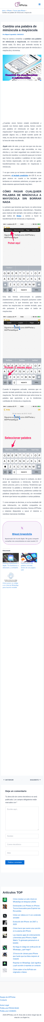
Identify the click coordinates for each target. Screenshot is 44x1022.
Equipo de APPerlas (7, 997)
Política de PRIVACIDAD (9, 1008)
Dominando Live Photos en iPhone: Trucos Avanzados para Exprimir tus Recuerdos (26, 908)
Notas (19, 216)
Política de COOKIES (8, 1011)
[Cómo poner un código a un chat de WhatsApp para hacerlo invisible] (11, 577)
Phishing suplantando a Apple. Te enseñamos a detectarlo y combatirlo (11, 565)
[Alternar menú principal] (39, 4)
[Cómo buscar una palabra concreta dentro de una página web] (29, 557)
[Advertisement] (22, 102)
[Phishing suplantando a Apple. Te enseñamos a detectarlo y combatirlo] (11, 557)
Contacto (3, 1000)
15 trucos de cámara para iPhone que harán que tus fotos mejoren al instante (26, 956)
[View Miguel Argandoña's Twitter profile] (22, 528)
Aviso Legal (4, 1005)
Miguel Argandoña (22, 534)
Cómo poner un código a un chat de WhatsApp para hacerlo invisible (10, 585)
